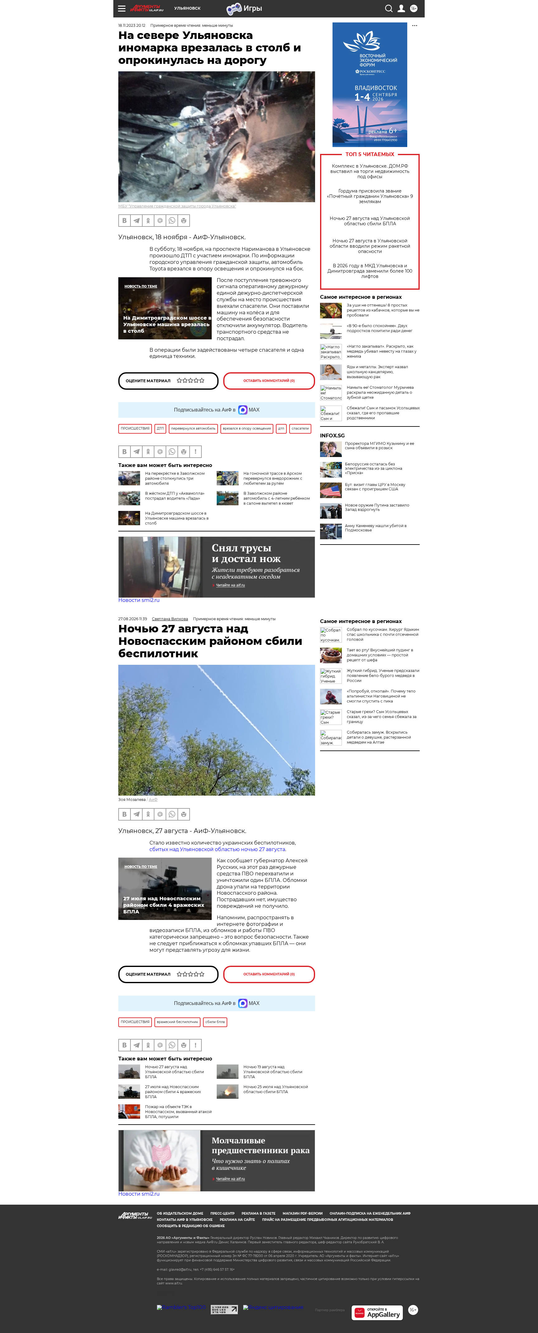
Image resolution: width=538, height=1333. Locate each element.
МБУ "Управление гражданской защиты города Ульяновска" (177, 206)
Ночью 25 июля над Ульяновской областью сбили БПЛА (275, 1089)
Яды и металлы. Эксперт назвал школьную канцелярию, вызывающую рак (377, 371)
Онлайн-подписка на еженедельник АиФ (370, 1214)
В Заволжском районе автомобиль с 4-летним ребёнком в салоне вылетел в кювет (276, 498)
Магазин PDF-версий (303, 1214)
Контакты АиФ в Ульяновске (185, 1220)
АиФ (153, 799)
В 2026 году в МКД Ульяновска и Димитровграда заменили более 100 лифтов (370, 271)
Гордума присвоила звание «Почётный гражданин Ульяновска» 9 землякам (370, 196)
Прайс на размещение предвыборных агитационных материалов (327, 1220)
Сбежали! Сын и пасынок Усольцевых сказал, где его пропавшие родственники (383, 413)
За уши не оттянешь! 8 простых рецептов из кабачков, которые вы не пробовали (383, 310)
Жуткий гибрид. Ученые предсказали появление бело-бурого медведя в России (383, 675)
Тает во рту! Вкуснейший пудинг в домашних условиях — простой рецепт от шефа (380, 655)
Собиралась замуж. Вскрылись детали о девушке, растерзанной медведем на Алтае (379, 737)
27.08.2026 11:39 (132, 619)
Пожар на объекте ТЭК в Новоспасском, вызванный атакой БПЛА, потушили (178, 1111)
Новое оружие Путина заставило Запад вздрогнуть (377, 507)
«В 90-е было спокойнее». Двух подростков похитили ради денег (380, 328)
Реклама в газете (259, 1214)
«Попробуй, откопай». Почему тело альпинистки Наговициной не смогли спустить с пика (381, 696)
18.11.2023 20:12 (131, 25)
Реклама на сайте (237, 1220)
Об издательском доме (180, 1214)
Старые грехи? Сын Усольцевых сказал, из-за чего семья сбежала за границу (382, 716)
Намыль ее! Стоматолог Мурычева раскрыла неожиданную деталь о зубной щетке (380, 392)
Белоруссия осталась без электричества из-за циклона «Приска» (373, 468)
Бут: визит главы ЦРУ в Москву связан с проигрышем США (375, 487)
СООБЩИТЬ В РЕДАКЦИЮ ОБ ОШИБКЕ (191, 1226)
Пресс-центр (222, 1214)
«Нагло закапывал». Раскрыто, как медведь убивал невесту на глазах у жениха (382, 351)
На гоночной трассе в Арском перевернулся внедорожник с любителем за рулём (272, 478)
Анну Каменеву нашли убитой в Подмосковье (376, 528)
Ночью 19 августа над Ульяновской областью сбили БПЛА (272, 1071)
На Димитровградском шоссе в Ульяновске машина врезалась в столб (177, 518)
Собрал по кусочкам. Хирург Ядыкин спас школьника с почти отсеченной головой (383, 634)
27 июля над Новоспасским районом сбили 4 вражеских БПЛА (173, 1091)
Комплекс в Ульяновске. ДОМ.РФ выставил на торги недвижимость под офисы (369, 171)
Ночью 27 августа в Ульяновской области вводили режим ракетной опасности (370, 246)
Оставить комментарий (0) (269, 381)
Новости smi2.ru (139, 600)
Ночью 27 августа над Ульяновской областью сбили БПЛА (370, 221)
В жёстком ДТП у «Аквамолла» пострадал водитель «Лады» (175, 496)
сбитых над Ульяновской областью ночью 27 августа (217, 849)
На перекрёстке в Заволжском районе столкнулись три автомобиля (175, 478)
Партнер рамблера (330, 1310)
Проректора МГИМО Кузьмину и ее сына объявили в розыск (379, 445)
